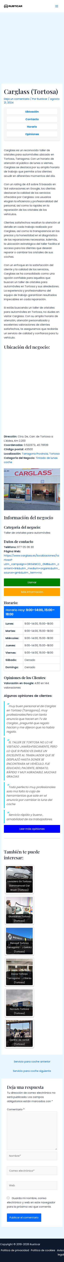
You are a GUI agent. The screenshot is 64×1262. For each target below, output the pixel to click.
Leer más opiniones (32, 829)
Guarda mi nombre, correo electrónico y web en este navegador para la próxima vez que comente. (31, 1202)
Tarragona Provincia (35, 453)
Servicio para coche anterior (32, 1061)
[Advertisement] (32, 46)
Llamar (32, 582)
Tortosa (54, 453)
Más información (32, 592)
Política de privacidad (15, 1250)
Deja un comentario (17, 99)
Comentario (16, 1109)
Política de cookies (43, 1250)
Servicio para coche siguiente (32, 1071)
